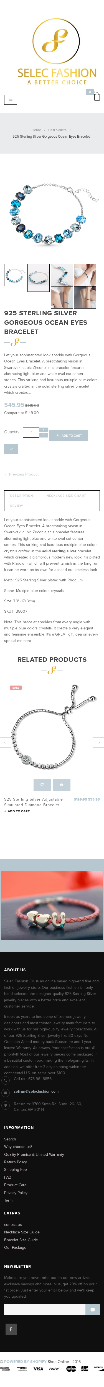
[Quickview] (61, 785)
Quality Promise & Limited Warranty (34, 1154)
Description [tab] (21, 496)
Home (36, 130)
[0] (96, 97)
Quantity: (12, 432)
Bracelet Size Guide (21, 1240)
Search (10, 1139)
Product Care (15, 1185)
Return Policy (15, 1162)
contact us (13, 1224)
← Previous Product (21, 474)
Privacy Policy (15, 1192)
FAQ (7, 1177)
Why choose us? (18, 1146)
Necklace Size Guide (22, 1232)
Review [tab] (16, 506)
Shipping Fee (15, 1169)
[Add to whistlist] (11, 449)
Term (8, 1200)
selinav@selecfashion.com (36, 1091)
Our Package (15, 1247)
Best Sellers (57, 130)
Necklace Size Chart (66, 496)
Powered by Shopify (25, 1361)
